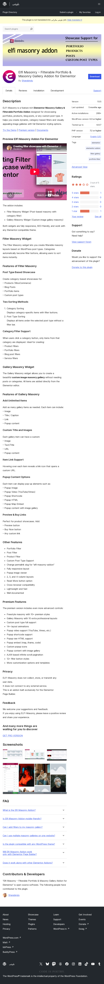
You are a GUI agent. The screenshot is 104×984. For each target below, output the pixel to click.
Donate (84, 924)
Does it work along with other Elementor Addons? (28, 863)
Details (9, 90)
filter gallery (95, 154)
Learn (56, 914)
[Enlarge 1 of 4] (19, 753)
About (6, 914)
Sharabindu (27, 80)
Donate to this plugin (82, 267)
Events (82, 919)
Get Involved (85, 914)
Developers (59, 924)
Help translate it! (74, 20)
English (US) (95, 136)
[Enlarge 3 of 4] (63, 753)
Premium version (27, 130)
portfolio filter (94, 159)
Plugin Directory (10, 12)
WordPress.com (12, 937)
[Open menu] (99, 4)
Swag (83, 928)
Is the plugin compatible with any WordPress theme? (29, 844)
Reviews (23, 90)
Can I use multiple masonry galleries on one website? (29, 835)
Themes (32, 919)
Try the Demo (10, 130)
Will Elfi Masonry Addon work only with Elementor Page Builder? (20, 853)
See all (98, 216)
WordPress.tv (61, 928)
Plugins (31, 924)
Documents (42, 130)
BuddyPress (10, 952)
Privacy (6, 928)
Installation (38, 90)
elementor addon (93, 148)
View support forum (81, 241)
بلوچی (11, 964)
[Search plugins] (31, 29)
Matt (6, 942)
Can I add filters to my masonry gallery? (23, 827)
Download (95, 76)
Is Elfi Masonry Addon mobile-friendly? (22, 818)
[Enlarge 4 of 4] (63, 766)
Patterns (32, 928)
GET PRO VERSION (13, 735)
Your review (77, 216)
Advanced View (79, 167)
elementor (96, 143)
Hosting (6, 924)
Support (97, 90)
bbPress (8, 947)
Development (57, 90)
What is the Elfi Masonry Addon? (19, 810)
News (5, 919)
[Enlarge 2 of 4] (41, 753)
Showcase (33, 914)
